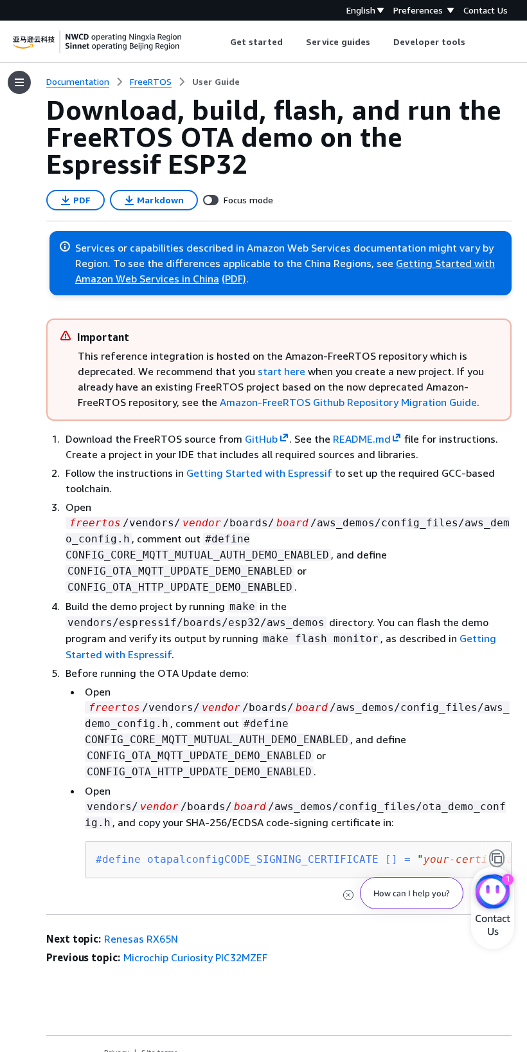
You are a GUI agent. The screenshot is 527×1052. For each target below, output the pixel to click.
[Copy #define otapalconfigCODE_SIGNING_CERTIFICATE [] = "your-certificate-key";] (497, 858)
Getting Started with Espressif (259, 472)
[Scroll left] (220, 42)
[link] (216, 81)
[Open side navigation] (19, 82)
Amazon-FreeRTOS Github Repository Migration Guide (348, 402)
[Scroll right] (475, 42)
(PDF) (234, 278)
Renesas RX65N (141, 938)
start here (281, 371)
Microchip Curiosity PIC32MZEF (195, 957)
